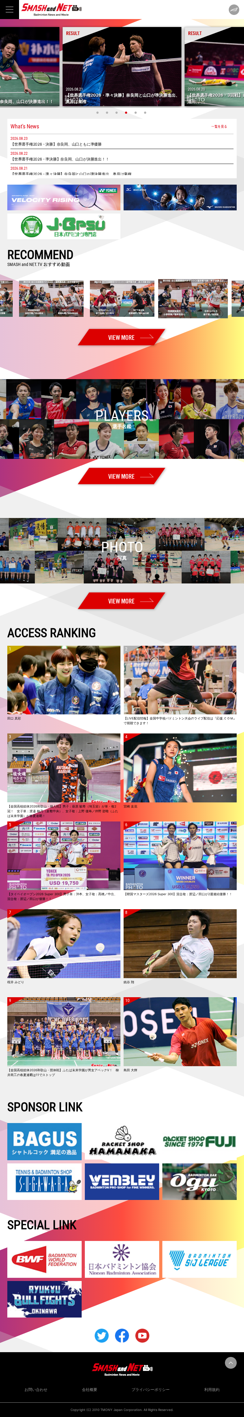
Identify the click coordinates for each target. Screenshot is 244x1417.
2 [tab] (108, 112)
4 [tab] (127, 112)
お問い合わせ (35, 1389)
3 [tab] (117, 112)
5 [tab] (136, 112)
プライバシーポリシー (151, 1389)
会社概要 (89, 1389)
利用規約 (212, 1389)
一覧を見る (219, 126)
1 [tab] (98, 112)
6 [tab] (146, 112)
